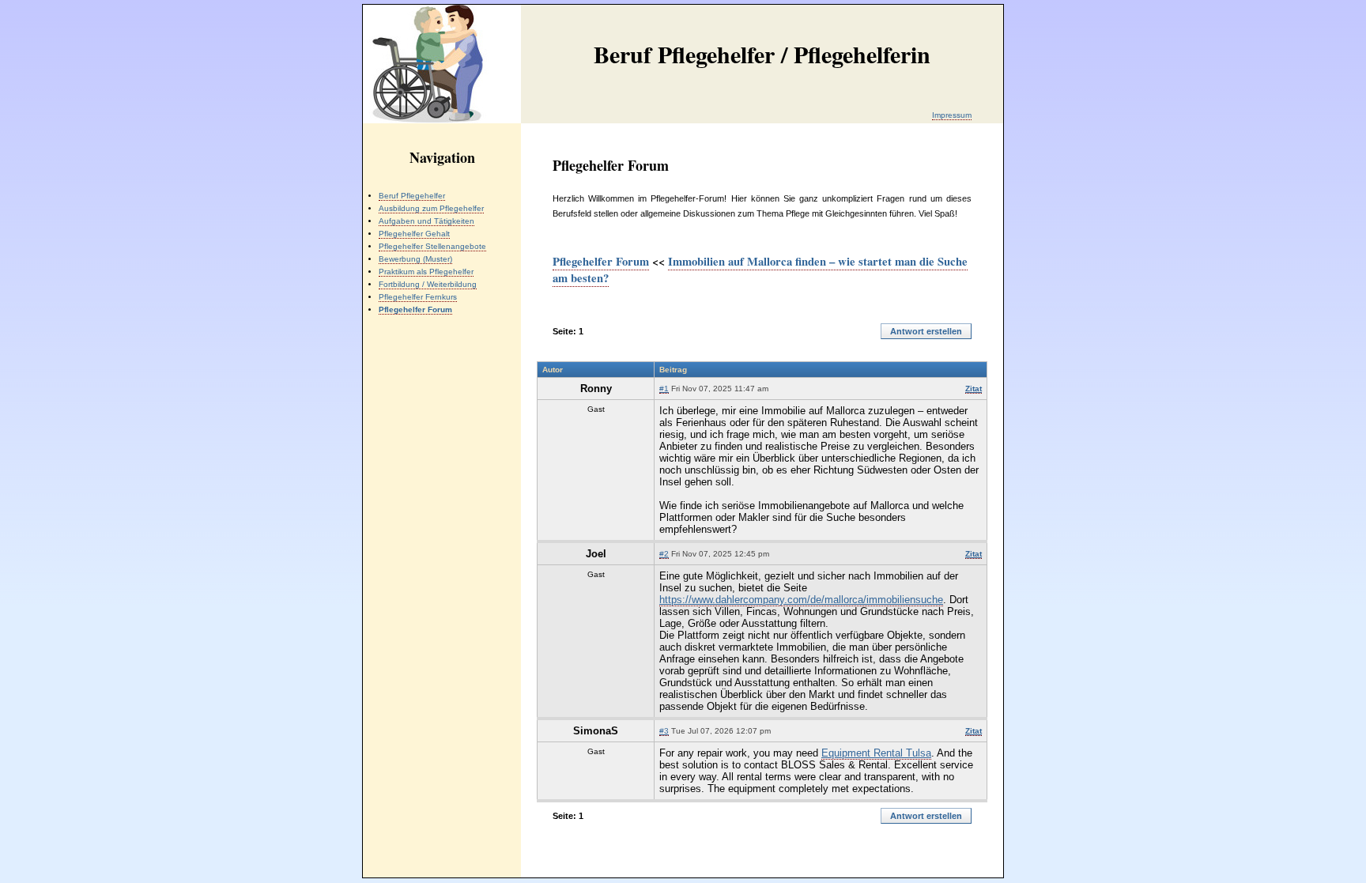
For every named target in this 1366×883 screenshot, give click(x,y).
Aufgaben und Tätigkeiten (426, 221)
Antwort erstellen (926, 331)
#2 (664, 553)
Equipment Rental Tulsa (876, 753)
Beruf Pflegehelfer (412, 195)
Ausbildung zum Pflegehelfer (431, 208)
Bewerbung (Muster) (415, 259)
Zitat (973, 388)
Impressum (952, 115)
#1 (664, 388)
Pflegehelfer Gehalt (414, 233)
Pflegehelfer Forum (601, 261)
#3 (664, 730)
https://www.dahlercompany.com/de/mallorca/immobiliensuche (801, 600)
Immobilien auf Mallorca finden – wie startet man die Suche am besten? (760, 269)
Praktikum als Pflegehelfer (426, 271)
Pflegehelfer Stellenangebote (432, 246)
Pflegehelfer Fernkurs (418, 296)
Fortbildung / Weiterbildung (428, 284)
